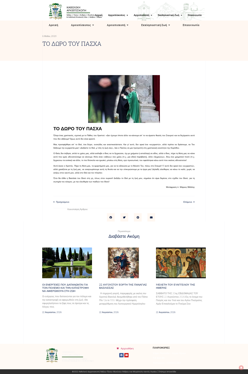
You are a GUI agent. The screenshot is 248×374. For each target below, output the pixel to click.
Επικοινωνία (191, 25)
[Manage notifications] (241, 367)
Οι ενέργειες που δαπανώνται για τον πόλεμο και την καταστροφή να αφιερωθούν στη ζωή (65, 287)
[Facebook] (121, 355)
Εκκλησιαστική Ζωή (154, 25)
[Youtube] (126, 355)
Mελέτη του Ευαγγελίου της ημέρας (175, 286)
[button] (111, 217)
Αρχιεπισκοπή (116, 25)
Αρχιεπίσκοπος (81, 25)
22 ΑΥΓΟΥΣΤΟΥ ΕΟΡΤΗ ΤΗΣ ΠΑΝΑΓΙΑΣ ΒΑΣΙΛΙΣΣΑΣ (123, 286)
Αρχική (53, 25)
